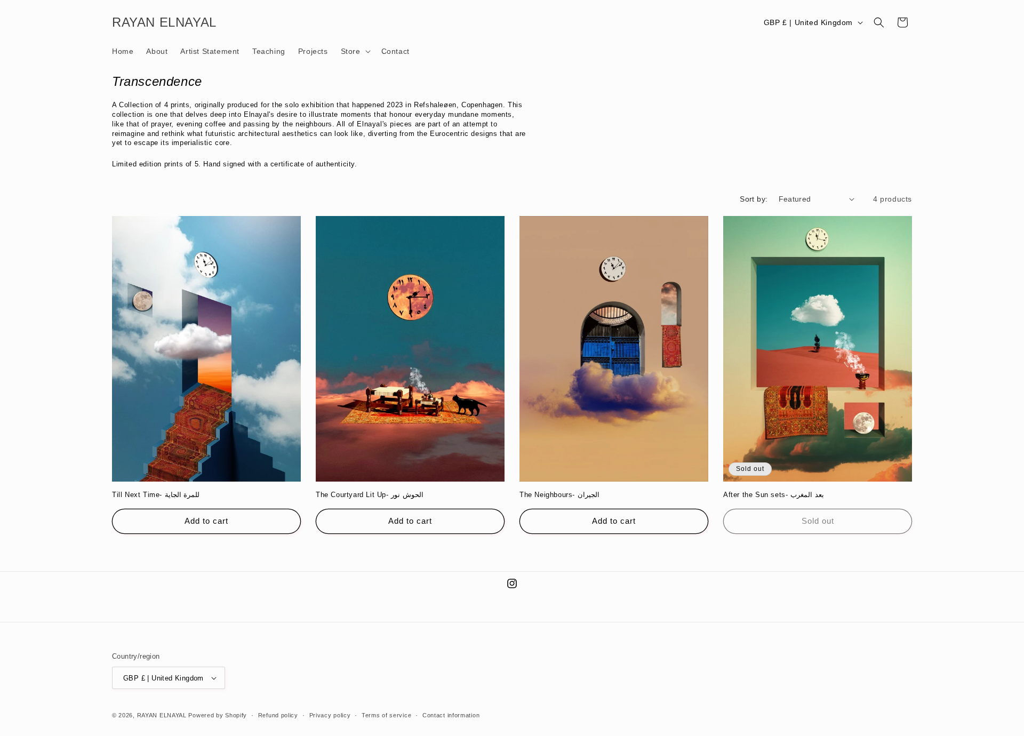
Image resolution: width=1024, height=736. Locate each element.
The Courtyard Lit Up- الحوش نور (369, 495)
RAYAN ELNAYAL (162, 715)
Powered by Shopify (217, 715)
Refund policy (278, 715)
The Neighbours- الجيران (559, 495)
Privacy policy (330, 715)
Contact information (450, 715)
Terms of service (386, 715)
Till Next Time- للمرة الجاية (155, 495)
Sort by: (753, 199)
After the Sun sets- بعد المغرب (773, 495)
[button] (354, 51)
